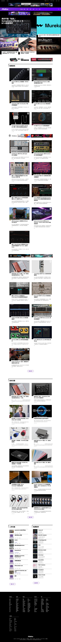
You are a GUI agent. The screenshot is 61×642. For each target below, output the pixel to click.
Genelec (10, 622)
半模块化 (17, 605)
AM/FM (17, 601)
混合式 (17, 604)
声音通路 (29, 607)
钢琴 (9, 605)
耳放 (41, 608)
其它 (16, 611)
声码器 (23, 609)
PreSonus (10, 626)
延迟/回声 (24, 601)
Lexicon (15, 623)
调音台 (23, 604)
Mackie (10, 624)
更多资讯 (30, 371)
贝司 (9, 601)
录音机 (28, 608)
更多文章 (30, 517)
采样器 (47, 609)
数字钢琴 (47, 603)
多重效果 (24, 610)
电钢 (9, 602)
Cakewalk (15, 621)
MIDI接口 (42, 601)
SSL (9, 627)
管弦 (9, 603)
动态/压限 (29, 603)
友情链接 (46, 638)
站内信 (7, 0)
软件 (30, 9)
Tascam (10, 628)
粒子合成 (17, 603)
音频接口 (42, 602)
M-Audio (15, 624)
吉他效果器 (47, 604)
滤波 (23, 606)
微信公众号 (47, 0)
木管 (9, 610)
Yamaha (15, 630)
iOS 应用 (15, 638)
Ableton (10, 618)
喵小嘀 (21, 638)
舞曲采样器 (47, 610)
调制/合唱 (29, 604)
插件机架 (35, 604)
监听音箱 (42, 609)
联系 (42, 638)
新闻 (24, 9)
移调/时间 (24, 605)
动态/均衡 (47, 606)
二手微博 (58, 0)
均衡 (23, 607)
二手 (36, 9)
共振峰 (17, 609)
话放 (41, 607)
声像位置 (24, 611)
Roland (15, 628)
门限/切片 (24, 608)
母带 (28, 601)
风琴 (9, 609)
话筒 (41, 605)
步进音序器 (35, 608)
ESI (14, 622)
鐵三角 (15, 619)
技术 (33, 9)
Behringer (10, 620)
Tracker (35, 605)
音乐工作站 (35, 600)
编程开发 (35, 611)
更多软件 (36, 583)
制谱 (35, 610)
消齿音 (23, 602)
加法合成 (17, 600)
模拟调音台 (42, 603)
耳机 (41, 606)
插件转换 (35, 609)
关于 (40, 638)
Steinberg (10, 629)
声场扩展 (24, 603)
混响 (23, 600)
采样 (16, 602)
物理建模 (17, 610)
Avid (14, 620)
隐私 (43, 638)
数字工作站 (47, 607)
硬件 (27, 9)
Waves (10, 630)
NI (14, 625)
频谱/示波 (29, 600)
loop (10, 606)
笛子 (9, 608)
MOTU (10, 625)
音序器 (47, 611)
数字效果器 (42, 611)
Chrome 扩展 (37, 638)
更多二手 (12, 584)
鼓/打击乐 (10, 604)
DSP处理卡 (42, 610)
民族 (9, 600)
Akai (9, 619)
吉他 (9, 607)
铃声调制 (29, 610)
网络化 (28, 609)
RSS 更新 (34, 638)
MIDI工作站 (35, 601)
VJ (34, 607)
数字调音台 (42, 604)
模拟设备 (47, 600)
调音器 (28, 611)
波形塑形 (17, 608)
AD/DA (47, 605)
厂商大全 (21, 9)
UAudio (15, 629)
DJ (34, 606)
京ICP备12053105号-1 (30, 639)
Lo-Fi (28, 602)
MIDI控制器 (42, 600)
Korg (10, 623)
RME (14, 627)
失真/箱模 (29, 605)
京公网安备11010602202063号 (37, 639)
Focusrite (10, 621)
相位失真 (17, 607)
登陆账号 (4, 0)
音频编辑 (35, 603)
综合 (9, 611)
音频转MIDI (29, 606)
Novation (15, 626)
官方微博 (53, 0)
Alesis (15, 618)
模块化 (17, 606)
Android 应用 (18, 638)
